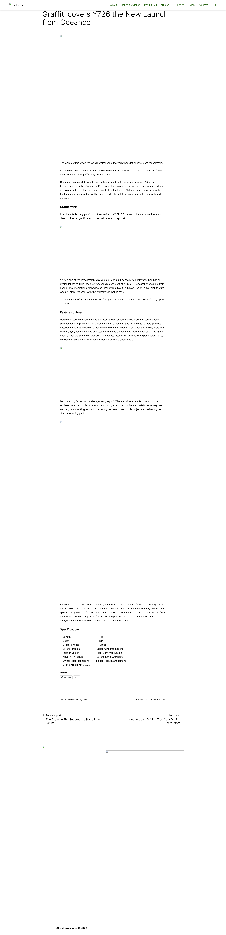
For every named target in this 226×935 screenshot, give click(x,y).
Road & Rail (150, 5)
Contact (203, 5)
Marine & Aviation (130, 5)
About (113, 5)
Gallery (191, 5)
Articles (165, 5)
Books (180, 5)
